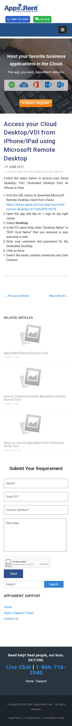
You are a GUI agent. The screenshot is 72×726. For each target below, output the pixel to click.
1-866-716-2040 (18, 19)
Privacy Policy (32, 717)
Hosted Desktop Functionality (25, 172)
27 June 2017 (14, 167)
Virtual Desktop (53, 172)
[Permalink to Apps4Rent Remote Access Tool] (36, 334)
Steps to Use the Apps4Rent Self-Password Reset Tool (34, 444)
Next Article (58, 296)
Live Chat (44, 19)
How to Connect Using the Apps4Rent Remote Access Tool (35, 398)
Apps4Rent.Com (43, 704)
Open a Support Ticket (19, 613)
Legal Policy (15, 717)
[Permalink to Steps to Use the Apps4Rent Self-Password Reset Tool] (36, 424)
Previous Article (16, 296)
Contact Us (11, 619)
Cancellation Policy (53, 717)
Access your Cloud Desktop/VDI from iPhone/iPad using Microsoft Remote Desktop (30, 141)
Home (8, 607)
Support (41, 681)
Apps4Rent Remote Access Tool (26, 353)
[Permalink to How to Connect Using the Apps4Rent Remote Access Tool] (36, 377)
